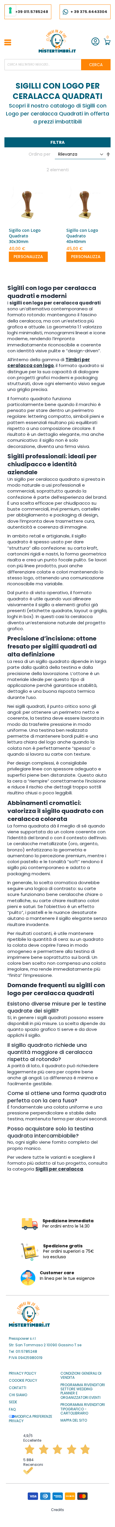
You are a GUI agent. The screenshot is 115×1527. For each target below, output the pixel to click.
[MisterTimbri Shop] (57, 41)
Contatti (17, 1388)
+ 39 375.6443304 (88, 11)
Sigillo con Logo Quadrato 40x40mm (82, 235)
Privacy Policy (22, 1373)
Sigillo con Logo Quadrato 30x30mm (25, 235)
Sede (13, 1402)
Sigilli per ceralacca (59, 1169)
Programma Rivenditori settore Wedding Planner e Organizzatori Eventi (82, 1391)
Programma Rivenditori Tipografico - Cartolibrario (82, 1409)
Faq (12, 1409)
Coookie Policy (23, 1380)
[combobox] (57, 64)
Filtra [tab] (57, 142)
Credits (57, 1509)
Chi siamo (18, 1395)
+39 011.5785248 (31, 11)
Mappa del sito (73, 1420)
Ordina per (39, 154)
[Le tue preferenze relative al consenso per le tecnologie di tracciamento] (10, 10)
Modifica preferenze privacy (30, 1418)
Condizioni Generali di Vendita (80, 1375)
